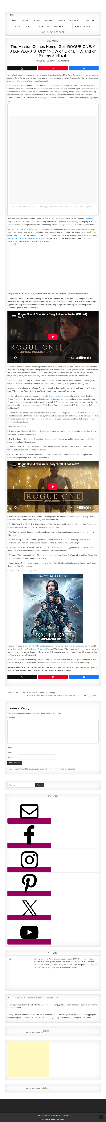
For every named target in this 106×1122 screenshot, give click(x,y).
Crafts (36, 20)
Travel (29, 26)
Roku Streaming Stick (53, 396)
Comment (11, 717)
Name (10, 748)
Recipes (74, 20)
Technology (89, 20)
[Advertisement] (28, 1059)
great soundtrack (78, 370)
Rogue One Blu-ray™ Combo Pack (36, 649)
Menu (12, 15)
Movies (61, 20)
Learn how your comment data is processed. (57, 769)
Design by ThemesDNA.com (53, 1119)
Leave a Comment (63, 61)
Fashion (49, 20)
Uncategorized (52, 41)
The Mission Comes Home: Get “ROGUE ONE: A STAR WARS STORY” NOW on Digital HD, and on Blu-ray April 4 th (53, 51)
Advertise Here (83, 26)
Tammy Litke (40, 61)
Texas (18, 26)
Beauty (24, 20)
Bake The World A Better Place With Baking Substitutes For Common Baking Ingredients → (64, 695)
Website (10, 758)
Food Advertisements (33, 1032)
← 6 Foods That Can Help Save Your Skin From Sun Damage (30, 692)
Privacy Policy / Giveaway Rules (54, 26)
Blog (13, 20)
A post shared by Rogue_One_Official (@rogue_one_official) (38, 207)
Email (10, 753)
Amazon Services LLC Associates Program (52, 1015)
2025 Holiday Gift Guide (52, 32)
